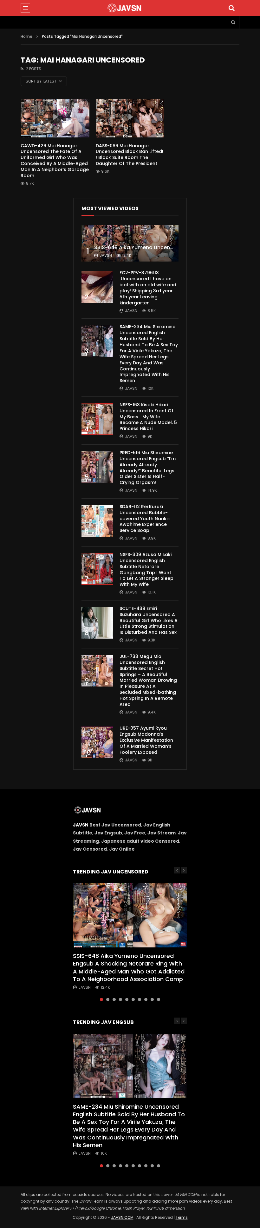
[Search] (231, 8)
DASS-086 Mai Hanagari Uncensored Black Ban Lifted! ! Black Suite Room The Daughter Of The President (129, 155)
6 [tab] (133, 999)
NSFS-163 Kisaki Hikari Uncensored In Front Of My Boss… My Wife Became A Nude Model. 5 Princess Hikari (148, 417)
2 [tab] (107, 999)
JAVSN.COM (122, 1217)
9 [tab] (152, 999)
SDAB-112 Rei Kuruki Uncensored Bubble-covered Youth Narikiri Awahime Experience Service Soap (145, 518)
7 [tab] (139, 999)
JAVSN (80, 825)
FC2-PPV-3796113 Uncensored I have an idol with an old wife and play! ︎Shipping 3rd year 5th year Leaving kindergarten (148, 287)
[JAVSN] (130, 8)
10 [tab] (158, 999)
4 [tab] (120, 999)
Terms (182, 1217)
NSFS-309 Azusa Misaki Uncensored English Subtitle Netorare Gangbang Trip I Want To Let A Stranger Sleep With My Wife (146, 569)
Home (26, 36)
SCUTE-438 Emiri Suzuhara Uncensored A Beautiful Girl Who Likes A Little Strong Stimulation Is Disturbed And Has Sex (149, 620)
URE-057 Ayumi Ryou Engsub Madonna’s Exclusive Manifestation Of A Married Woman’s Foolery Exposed (146, 740)
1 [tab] (101, 999)
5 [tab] (126, 999)
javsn (106, 255)
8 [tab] (145, 999)
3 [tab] (114, 999)
